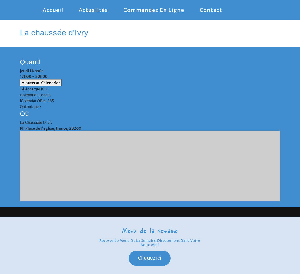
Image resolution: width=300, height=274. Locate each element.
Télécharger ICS (33, 89)
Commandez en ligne (154, 10)
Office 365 (45, 101)
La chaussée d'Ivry (36, 122)
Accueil (53, 10)
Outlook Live (30, 107)
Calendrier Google (35, 95)
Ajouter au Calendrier (41, 82)
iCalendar (28, 101)
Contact (211, 10)
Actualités (93, 10)
